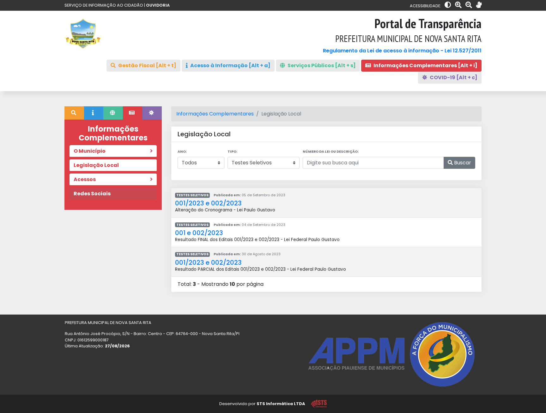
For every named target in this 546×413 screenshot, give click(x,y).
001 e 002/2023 (199, 232)
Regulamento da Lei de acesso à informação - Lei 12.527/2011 (402, 50)
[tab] (74, 113)
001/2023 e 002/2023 (208, 203)
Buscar (462, 162)
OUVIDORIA (158, 5)
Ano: (182, 151)
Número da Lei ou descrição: (331, 151)
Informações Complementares (215, 113)
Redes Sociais (92, 193)
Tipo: (232, 151)
